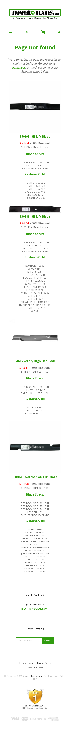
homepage (18, 68)
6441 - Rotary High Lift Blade (35, 361)
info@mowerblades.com (35, 608)
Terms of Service (35, 667)
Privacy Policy (44, 663)
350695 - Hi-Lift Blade (35, 136)
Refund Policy (26, 663)
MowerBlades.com (32, 676)
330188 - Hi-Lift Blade (35, 216)
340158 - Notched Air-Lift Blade (35, 477)
